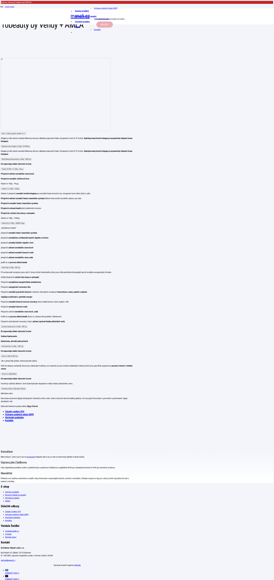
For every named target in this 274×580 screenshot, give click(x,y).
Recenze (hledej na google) (15, 495)
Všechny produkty (12, 492)
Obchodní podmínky (14, 417)
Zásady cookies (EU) (14, 411)
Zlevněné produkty (12, 498)
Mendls (78, 565)
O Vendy (8, 534)
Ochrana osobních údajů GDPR (105, 8)
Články (7, 501)
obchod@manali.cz (8, 560)
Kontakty (9, 420)
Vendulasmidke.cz (12, 531)
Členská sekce (10, 537)
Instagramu (31, 457)
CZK (12, 571)
